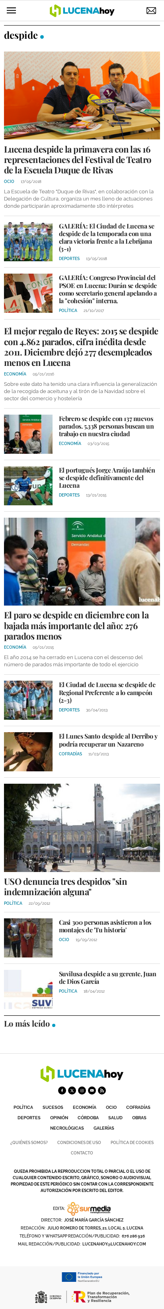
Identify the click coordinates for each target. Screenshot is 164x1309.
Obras (139, 1117)
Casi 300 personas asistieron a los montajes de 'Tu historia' (105, 926)
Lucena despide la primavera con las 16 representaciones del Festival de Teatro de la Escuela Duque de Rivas (77, 159)
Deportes (29, 1117)
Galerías (104, 1128)
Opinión (59, 1117)
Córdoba (88, 1117)
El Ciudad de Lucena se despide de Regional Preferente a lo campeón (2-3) (107, 692)
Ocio (111, 1107)
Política (23, 1107)
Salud (115, 1117)
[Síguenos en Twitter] (72, 1090)
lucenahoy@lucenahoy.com (114, 1244)
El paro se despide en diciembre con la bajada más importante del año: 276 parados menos (76, 625)
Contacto (82, 1153)
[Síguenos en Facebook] (62, 1090)
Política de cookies (132, 1142)
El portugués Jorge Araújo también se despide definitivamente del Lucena (107, 477)
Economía (84, 1107)
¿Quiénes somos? (29, 1142)
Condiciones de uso (79, 1142)
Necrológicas (67, 1128)
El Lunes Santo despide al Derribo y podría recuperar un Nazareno (108, 740)
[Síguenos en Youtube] (92, 1090)
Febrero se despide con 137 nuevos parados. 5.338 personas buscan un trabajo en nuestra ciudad (106, 426)
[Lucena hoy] (82, 1080)
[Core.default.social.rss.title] (102, 1090)
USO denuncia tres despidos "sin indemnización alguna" (65, 886)
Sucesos (53, 1107)
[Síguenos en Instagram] (82, 1090)
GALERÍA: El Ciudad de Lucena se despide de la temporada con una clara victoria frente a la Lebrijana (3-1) (106, 237)
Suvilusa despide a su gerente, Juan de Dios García (107, 977)
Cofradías (138, 1107)
